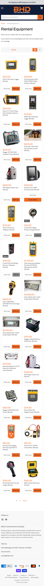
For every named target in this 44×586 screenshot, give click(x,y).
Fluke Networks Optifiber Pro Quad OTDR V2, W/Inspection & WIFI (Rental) (32, 266)
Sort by (13, 50)
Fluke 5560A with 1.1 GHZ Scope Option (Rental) (11, 334)
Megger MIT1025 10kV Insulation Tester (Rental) (11, 153)
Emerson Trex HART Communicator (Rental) (31, 189)
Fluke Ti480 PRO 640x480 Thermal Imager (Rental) (11, 304)
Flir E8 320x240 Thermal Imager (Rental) (11, 484)
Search (9, 575)
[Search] (40, 17)
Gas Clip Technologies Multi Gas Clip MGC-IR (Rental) (10, 447)
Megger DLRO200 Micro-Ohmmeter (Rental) (32, 340)
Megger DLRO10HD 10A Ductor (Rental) (10, 411)
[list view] (39, 49)
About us (15, 575)
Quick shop (7, 88)
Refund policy (35, 577)
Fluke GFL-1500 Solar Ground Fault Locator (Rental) (31, 148)
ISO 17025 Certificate (11, 577)
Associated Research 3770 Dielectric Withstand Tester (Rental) (11, 368)
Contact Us (23, 575)
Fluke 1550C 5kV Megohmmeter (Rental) (31, 411)
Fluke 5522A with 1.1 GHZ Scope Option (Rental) (32, 298)
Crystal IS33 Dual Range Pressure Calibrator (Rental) (10, 265)
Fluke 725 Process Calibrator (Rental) (8, 229)
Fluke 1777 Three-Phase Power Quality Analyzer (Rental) (10, 113)
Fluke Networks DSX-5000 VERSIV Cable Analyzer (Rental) (31, 81)
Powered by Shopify (22, 582)
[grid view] (35, 49)
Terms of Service (24, 577)
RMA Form (32, 575)
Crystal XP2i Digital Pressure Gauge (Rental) (32, 229)
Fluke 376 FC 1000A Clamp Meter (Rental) (31, 446)
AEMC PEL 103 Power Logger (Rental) (31, 118)
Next (25, 501)
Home (3, 23)
